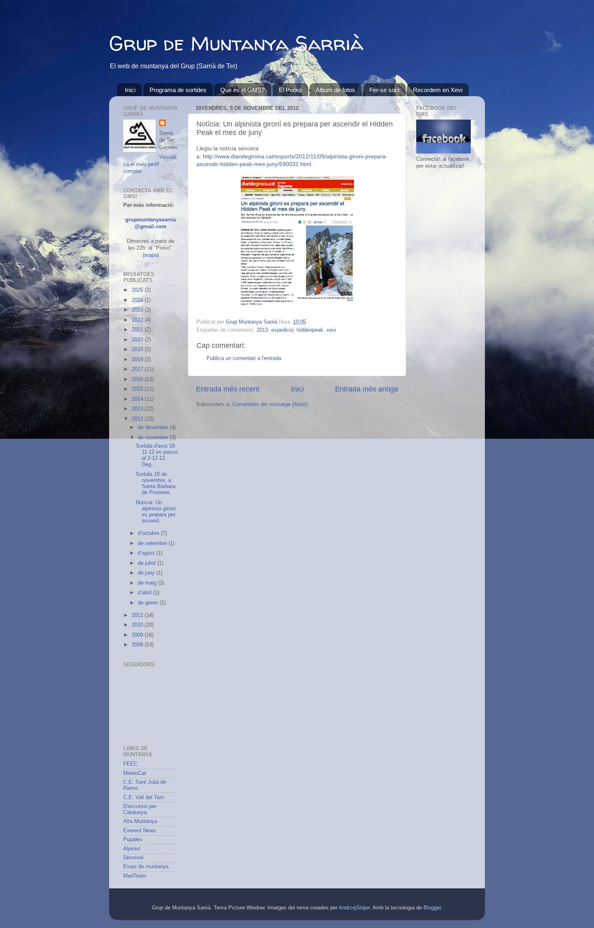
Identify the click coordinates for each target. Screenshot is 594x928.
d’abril (145, 593)
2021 (138, 329)
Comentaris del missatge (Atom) (270, 404)
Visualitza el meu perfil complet (150, 164)
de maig (148, 583)
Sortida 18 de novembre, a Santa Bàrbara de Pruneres (155, 483)
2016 (138, 379)
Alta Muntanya (140, 821)
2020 (138, 340)
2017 (138, 369)
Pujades (132, 839)
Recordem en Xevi (437, 89)
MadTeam (134, 876)
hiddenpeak (310, 330)
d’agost (147, 553)
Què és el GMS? (242, 89)
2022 (138, 320)
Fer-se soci (384, 89)
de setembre (153, 543)
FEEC (130, 764)
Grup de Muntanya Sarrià (236, 43)
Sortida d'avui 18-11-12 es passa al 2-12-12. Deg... (156, 455)
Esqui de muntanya (146, 866)
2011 (138, 615)
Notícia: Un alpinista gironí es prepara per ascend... (156, 512)
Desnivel (133, 858)
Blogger (432, 908)
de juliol (147, 563)
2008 (138, 645)
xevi (331, 330)
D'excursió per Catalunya (139, 809)
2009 (138, 635)
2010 (138, 625)
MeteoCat (134, 773)
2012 (138, 419)
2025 (138, 290)
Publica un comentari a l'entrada (243, 358)
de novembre (154, 437)
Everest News (139, 830)
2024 (138, 300)
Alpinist (132, 849)
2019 (138, 349)
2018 (138, 359)
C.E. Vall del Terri (143, 797)
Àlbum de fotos (335, 89)
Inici (130, 89)
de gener (149, 603)
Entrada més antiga (366, 389)
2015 (138, 389)
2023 (138, 310)
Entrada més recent (227, 389)
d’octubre (149, 533)
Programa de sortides (178, 89)
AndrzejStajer (354, 908)
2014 (138, 399)
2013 (262, 330)
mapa (150, 255)
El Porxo (290, 89)
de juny (147, 573)
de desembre (154, 427)
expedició (282, 330)
